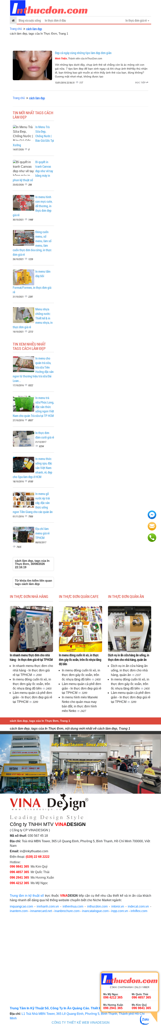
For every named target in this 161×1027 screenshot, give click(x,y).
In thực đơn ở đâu (55, 20)
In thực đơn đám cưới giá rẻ (44, 435)
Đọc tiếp (140, 82)
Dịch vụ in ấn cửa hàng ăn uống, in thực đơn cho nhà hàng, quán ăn (128, 657)
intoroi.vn (117, 906)
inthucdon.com (97, 906)
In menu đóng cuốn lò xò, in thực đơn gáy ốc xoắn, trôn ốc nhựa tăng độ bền (32, 684)
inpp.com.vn (119, 911)
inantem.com (19, 911)
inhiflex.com (139, 911)
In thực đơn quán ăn (126, 596)
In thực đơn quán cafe (79, 596)
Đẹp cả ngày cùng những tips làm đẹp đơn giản (83, 53)
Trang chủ (16, 29)
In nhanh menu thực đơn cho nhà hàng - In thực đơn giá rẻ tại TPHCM (31, 657)
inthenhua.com (73, 906)
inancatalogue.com (95, 911)
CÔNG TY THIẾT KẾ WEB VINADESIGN (81, 1022)
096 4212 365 (19, 883)
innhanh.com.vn (48, 906)
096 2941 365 (19, 877)
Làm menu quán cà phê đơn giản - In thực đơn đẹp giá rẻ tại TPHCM (32, 697)
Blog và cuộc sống (30, 20)
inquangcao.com (21, 906)
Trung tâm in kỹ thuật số (27, 895)
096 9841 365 (19, 866)
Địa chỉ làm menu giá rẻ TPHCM (42, 533)
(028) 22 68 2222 (37, 856)
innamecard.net (41, 911)
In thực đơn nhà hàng (29, 596)
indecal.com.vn (138, 906)
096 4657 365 (20, 872)
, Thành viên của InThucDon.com (78, 58)
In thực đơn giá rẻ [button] (136, 20)
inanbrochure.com (67, 911)
